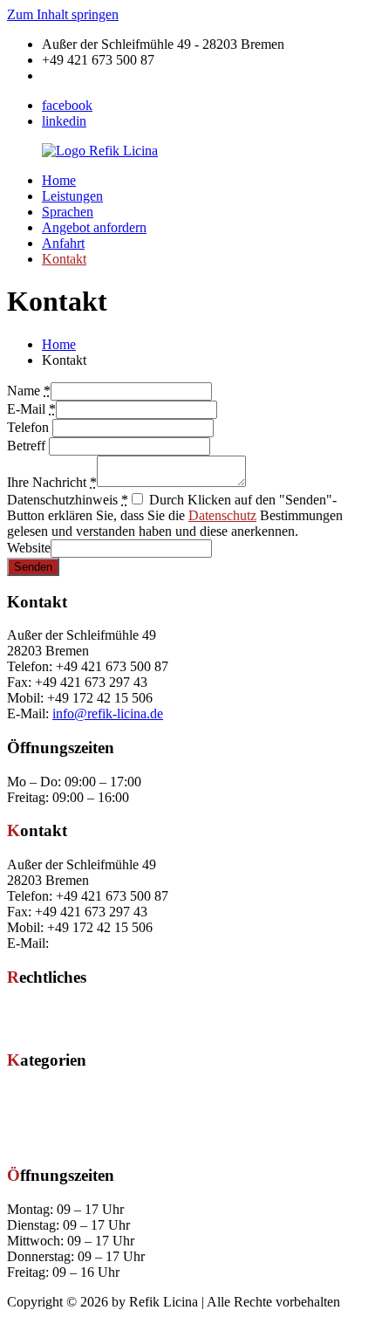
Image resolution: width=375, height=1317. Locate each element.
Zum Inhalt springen (63, 14)
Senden (33, 566)
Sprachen (67, 211)
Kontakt (64, 258)
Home (59, 180)
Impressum (37, 1011)
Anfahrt (63, 243)
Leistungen (72, 196)
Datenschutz (222, 515)
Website (29, 547)
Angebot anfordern (94, 227)
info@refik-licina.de (97, 75)
